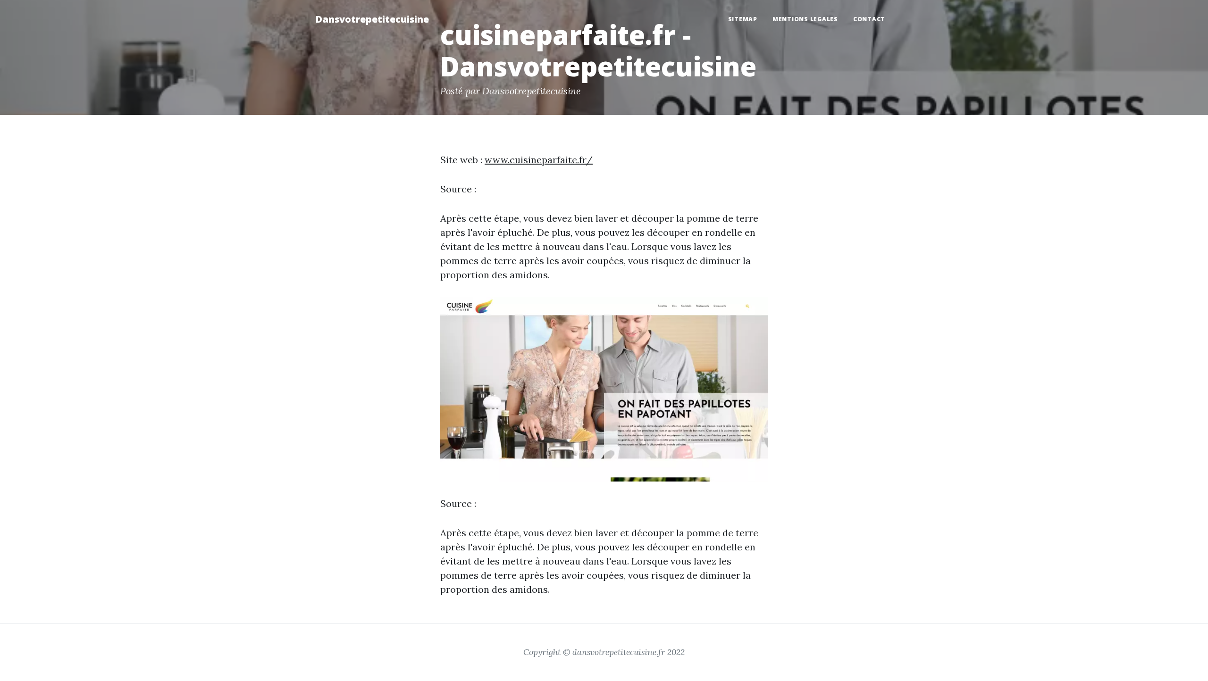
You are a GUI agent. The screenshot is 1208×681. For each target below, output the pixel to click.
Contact (869, 19)
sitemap (742, 19)
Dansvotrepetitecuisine (372, 19)
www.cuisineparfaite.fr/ (539, 160)
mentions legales (805, 19)
